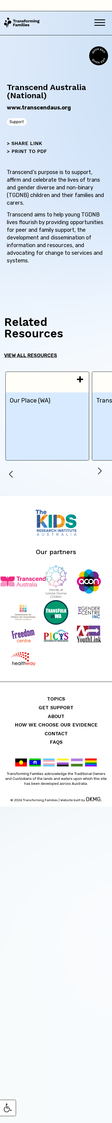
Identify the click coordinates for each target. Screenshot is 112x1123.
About (56, 716)
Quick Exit (98, 55)
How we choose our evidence (56, 725)
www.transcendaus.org (39, 107)
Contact (56, 733)
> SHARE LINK (24, 143)
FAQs (56, 742)
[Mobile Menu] (99, 23)
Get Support (56, 707)
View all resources (30, 355)
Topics (56, 699)
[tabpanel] (47, 416)
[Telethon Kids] (56, 534)
